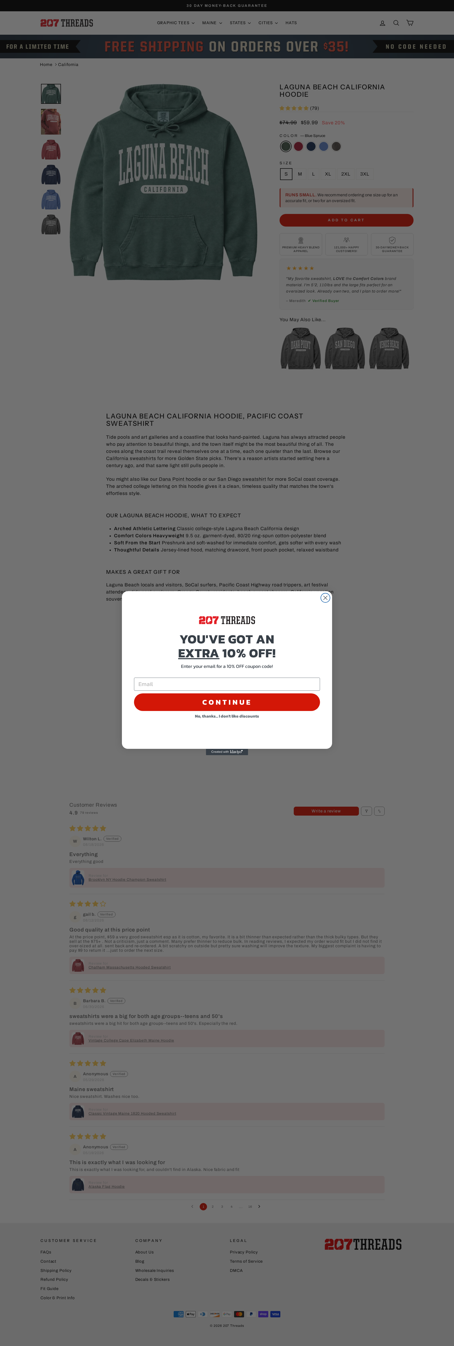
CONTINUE (227, 702)
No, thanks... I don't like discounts (227, 716)
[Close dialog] (325, 597)
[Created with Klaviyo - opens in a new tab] (227, 752)
